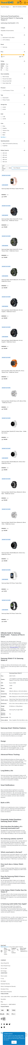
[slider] (1, 55)
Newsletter (3, 999)
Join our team (4, 968)
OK (14, 1042)
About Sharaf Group (5, 965)
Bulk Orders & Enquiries (6, 991)
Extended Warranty (5, 984)
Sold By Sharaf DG (3, 168)
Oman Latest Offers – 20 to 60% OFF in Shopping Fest (14, 996)
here (20, 1037)
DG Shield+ (3, 981)
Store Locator (4, 976)
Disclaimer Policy (5, 989)
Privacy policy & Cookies (25, 1035)
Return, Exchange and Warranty (8, 986)
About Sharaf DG (5, 963)
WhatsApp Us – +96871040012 (8, 1004)
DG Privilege (3, 971)
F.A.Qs (2, 978)
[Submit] (17, 2)
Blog (2, 1002)
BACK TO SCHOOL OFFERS (19, 7)
